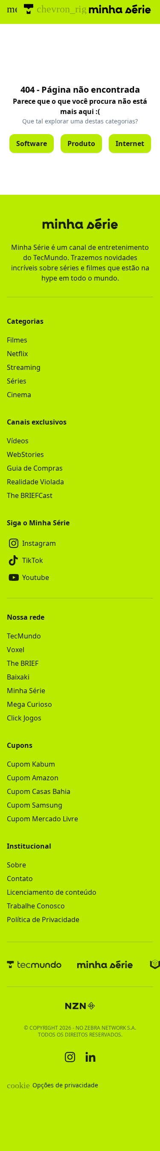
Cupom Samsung (34, 805)
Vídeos (18, 440)
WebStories (25, 454)
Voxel (15, 649)
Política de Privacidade (43, 919)
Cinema (19, 394)
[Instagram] (70, 1057)
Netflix (17, 353)
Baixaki (18, 677)
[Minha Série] (105, 964)
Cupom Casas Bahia (38, 791)
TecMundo (24, 636)
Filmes (17, 340)
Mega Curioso (29, 704)
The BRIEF (22, 663)
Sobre (16, 865)
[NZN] (80, 1006)
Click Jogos (24, 718)
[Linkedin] (90, 1057)
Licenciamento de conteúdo (51, 892)
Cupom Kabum (31, 764)
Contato (20, 878)
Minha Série (26, 690)
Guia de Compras (35, 468)
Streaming (24, 367)
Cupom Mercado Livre (42, 818)
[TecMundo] (28, 9)
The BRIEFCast (29, 495)
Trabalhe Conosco (36, 906)
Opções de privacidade (52, 1085)
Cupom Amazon (32, 777)
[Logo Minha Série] (120, 9)
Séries (16, 381)
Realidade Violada (35, 481)
